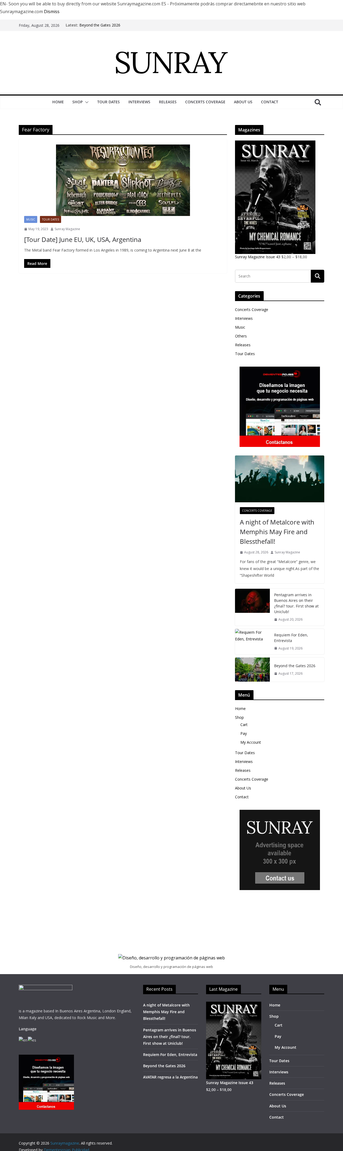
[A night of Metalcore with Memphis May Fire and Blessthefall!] (279, 478)
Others (241, 336)
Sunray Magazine (67, 229)
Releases (168, 101)
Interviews (139, 101)
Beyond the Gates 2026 (99, 25)
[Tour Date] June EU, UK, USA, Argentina (82, 239)
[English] (23, 1039)
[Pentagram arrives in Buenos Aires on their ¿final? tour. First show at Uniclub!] (252, 607)
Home (58, 101)
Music (30, 219)
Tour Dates (108, 101)
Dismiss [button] (51, 11)
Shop (77, 101)
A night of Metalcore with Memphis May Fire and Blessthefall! (277, 532)
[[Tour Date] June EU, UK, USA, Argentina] (123, 180)
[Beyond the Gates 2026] (252, 670)
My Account (250, 742)
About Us (243, 101)
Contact (269, 101)
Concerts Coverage (205, 101)
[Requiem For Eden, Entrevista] (252, 642)
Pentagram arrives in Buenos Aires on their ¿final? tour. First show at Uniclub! (296, 603)
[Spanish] (32, 1039)
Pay (243, 733)
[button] (86, 102)
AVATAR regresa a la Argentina (170, 1077)
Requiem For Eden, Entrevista (291, 637)
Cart (244, 724)
